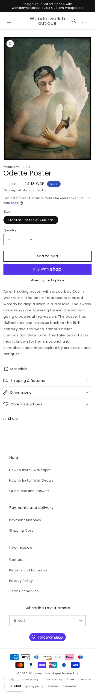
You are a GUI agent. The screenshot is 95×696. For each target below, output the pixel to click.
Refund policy (29, 679)
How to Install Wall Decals (31, 480)
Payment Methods (25, 520)
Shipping (9, 190)
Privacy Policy (21, 580)
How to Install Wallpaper (30, 470)
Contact (16, 559)
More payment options (48, 280)
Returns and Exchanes (28, 570)
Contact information (62, 686)
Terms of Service (24, 591)
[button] (9, 21)
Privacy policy (53, 679)
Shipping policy (33, 686)
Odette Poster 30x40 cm (30, 220)
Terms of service (79, 679)
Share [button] (13, 418)
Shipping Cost (21, 530)
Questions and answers (29, 491)
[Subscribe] (80, 620)
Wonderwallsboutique (45, 673)
